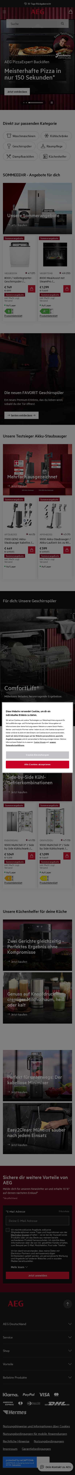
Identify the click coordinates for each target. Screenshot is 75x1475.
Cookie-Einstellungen (37, 755)
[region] (37, 737)
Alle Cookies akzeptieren (37, 764)
